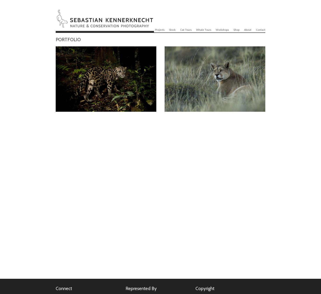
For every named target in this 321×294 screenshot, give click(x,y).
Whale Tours (203, 29)
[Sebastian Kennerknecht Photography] (105, 24)
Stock (172, 29)
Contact (260, 29)
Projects (159, 29)
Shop (236, 29)
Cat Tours (186, 29)
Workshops (222, 29)
